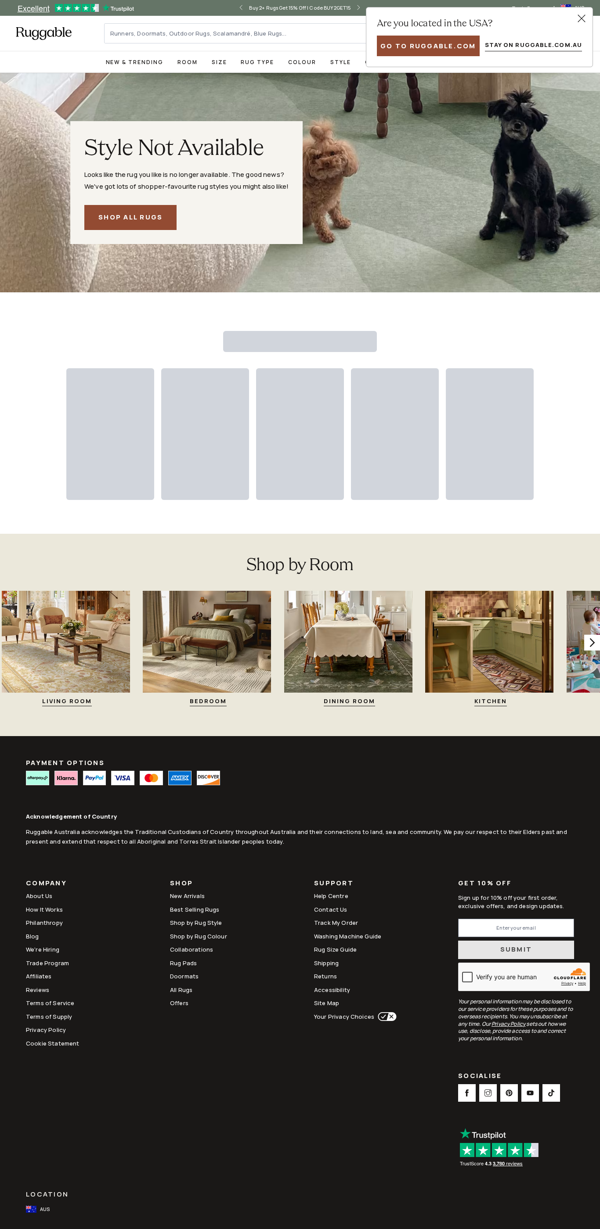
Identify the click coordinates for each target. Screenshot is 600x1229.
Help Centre (331, 896)
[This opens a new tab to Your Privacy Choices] (385, 1016)
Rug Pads (183, 963)
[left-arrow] (248, 8)
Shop (181, 884)
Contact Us (330, 909)
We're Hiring (42, 949)
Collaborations (191, 949)
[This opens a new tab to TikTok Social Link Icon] (551, 1093)
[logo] (43, 33)
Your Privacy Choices (344, 1017)
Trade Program (47, 963)
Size (219, 62)
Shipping (326, 963)
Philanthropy (44, 923)
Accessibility (332, 990)
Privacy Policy (46, 1030)
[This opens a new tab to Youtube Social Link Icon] (530, 1093)
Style (340, 62)
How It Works (44, 909)
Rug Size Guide (335, 949)
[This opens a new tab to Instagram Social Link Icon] (488, 1093)
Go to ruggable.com (428, 45)
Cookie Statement (52, 1043)
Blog (32, 936)
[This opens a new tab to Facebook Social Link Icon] (467, 1093)
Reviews (37, 990)
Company (46, 884)
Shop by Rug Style (196, 923)
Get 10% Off (484, 883)
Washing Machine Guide (347, 936)
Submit (516, 949)
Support (334, 884)
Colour (302, 62)
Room (187, 62)
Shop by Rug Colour (198, 936)
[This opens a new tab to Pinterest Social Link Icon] (509, 1093)
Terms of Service (50, 1003)
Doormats (184, 976)
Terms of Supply (49, 1017)
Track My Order (336, 923)
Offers (179, 1003)
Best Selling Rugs (195, 909)
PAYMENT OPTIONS (65, 762)
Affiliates (39, 976)
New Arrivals (187, 896)
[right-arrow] (351, 8)
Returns (325, 976)
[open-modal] (581, 18)
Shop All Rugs (130, 217)
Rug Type (257, 62)
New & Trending (134, 62)
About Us (39, 896)
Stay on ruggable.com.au (533, 45)
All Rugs (181, 990)
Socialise (480, 1076)
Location (47, 1194)
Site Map (326, 1003)
